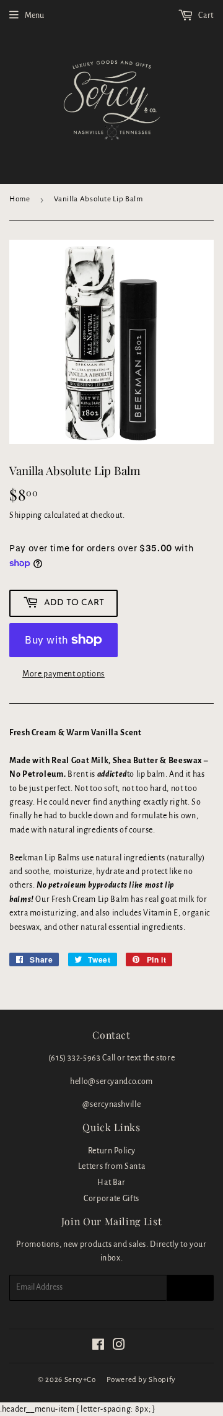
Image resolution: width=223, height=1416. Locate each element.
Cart (205, 15)
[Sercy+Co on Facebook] (98, 1346)
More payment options (63, 674)
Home (19, 199)
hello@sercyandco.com (111, 1081)
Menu (34, 15)
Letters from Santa (112, 1166)
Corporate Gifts (111, 1198)
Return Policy (111, 1151)
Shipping (25, 515)
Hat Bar (111, 1182)
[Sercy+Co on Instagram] (119, 1346)
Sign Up (190, 1287)
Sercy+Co (80, 1380)
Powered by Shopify (141, 1380)
